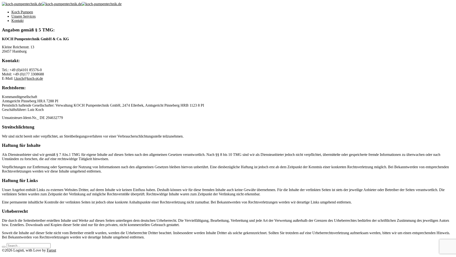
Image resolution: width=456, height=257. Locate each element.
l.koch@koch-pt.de (28, 78)
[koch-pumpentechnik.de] (22, 4)
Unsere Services (23, 16)
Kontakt (17, 21)
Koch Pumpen (22, 12)
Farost (51, 250)
